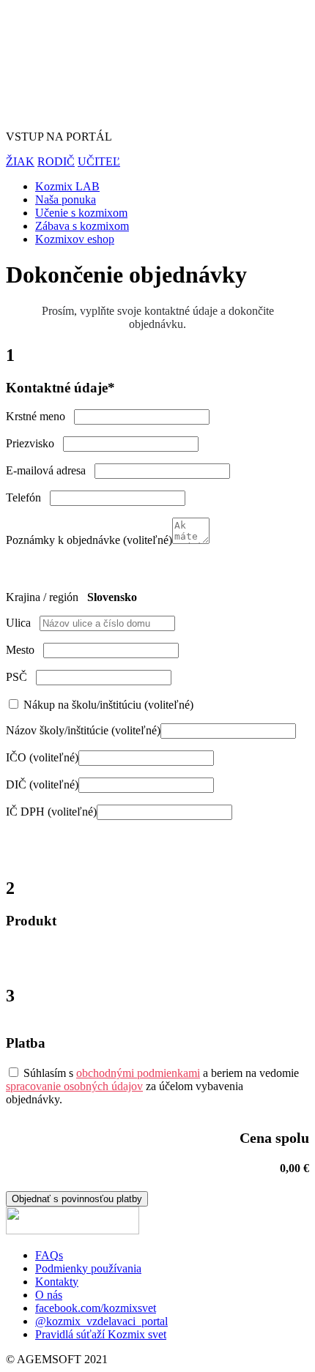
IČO (42, 757)
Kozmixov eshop (74, 239)
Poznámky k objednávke (89, 540)
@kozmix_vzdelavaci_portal (101, 1321)
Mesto (24, 650)
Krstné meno (40, 416)
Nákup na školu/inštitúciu (107, 704)
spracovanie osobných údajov (74, 1086)
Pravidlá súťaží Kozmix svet (100, 1334)
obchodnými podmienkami (138, 1073)
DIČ (42, 784)
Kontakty (56, 1281)
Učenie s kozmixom (81, 212)
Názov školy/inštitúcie (83, 730)
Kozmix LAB (67, 186)
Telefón (28, 497)
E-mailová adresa (50, 470)
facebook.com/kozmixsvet (95, 1308)
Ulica (23, 622)
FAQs (49, 1255)
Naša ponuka (65, 199)
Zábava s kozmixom (82, 226)
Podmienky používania (88, 1268)
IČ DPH (51, 811)
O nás (48, 1295)
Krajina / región (46, 597)
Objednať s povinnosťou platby (77, 1198)
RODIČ (56, 161)
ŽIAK (20, 161)
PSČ (21, 677)
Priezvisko (34, 443)
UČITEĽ (99, 161)
